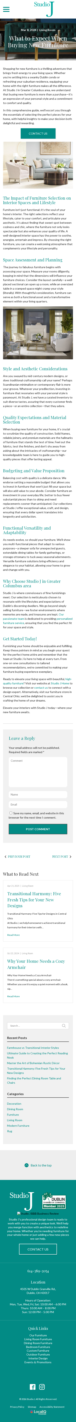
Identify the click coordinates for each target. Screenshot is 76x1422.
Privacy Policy (17, 1406)
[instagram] (41, 1387)
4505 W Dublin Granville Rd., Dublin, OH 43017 (38, 1291)
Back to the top (41, 1165)
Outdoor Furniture (38, 1354)
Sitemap (32, 1406)
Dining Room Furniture (38, 1343)
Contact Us (38, 133)
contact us (41, 687)
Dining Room (15, 1109)
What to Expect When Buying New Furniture (38, 41)
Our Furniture (38, 1335)
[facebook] (32, 1387)
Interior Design (38, 1358)
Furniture (13, 1114)
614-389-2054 (38, 1270)
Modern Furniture (18, 1125)
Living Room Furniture (38, 1339)
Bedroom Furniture (38, 1347)
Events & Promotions (38, 1362)
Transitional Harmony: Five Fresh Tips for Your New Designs (34, 899)
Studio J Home (60, 683)
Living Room (47, 30)
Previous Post (19, 857)
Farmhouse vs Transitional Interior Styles (33, 1047)
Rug (9, 1131)
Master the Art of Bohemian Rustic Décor (33, 1063)
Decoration (14, 1103)
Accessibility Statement (52, 1406)
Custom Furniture (38, 1350)
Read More (13, 934)
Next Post (60, 857)
